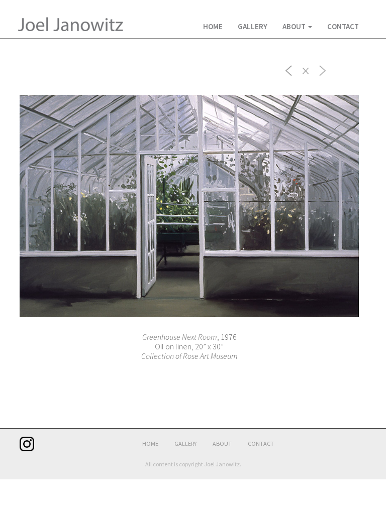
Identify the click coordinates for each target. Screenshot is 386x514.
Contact (343, 26)
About (294, 26)
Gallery (252, 26)
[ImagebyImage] (289, 69)
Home (213, 26)
